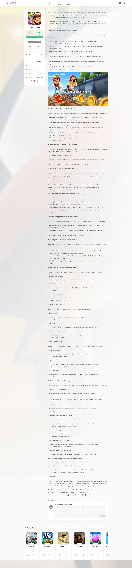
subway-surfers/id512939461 (40, 77)
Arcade (41, 73)
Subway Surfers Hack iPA (58, 113)
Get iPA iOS (63, 151)
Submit (103, 516)
